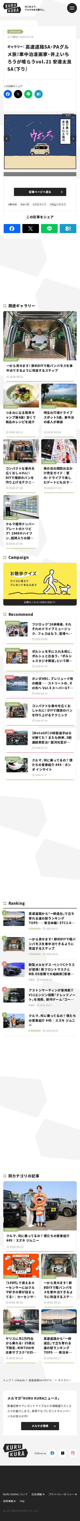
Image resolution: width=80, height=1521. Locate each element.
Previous (7, 138)
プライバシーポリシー (61, 1494)
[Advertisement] (40, 812)
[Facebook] (8, 94)
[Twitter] (18, 94)
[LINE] (28, 94)
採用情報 (8, 1501)
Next (73, 138)
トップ (7, 1380)
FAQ (22, 1501)
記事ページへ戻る (40, 192)
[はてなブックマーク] (38, 94)
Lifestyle (20, 1380)
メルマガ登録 (40, 1426)
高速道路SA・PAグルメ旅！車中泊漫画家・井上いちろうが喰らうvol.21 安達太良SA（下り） (41, 1380)
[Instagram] (73, 1453)
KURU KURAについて (15, 1494)
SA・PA (25, 204)
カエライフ (40, 204)
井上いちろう (59, 204)
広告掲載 (37, 1494)
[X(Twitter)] (62, 1453)
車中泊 (13, 204)
